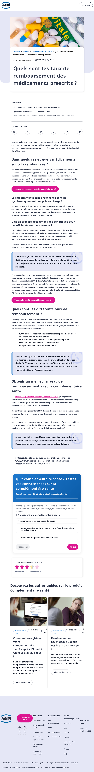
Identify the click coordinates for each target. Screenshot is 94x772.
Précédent (23, 547)
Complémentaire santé (42, 51)
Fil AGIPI (67, 737)
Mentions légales (37, 763)
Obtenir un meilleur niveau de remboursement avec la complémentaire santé (44, 116)
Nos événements (54, 737)
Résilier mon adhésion (60, 767)
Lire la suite (21, 682)
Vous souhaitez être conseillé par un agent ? (33, 300)
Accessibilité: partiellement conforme (24, 767)
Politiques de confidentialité (58, 763)
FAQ (65, 754)
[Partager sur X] (27, 131)
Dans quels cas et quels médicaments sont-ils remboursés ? (37, 107)
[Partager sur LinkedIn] (14, 131)
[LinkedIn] (24, 727)
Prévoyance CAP (39, 720)
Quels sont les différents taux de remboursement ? (34, 111)
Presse (66, 749)
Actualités (68, 723)
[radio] (17, 567)
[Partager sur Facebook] (40, 131)
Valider (73, 547)
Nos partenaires (54, 732)
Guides (26, 51)
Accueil (17, 51)
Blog (65, 728)
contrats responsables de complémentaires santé (36, 396)
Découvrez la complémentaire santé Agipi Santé (35, 189)
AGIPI (50, 727)
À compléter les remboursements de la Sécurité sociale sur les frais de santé (47, 529)
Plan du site (45, 767)
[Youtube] (19, 727)
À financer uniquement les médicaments (39, 537)
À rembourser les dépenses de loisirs (37, 521)
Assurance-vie (38, 732)
